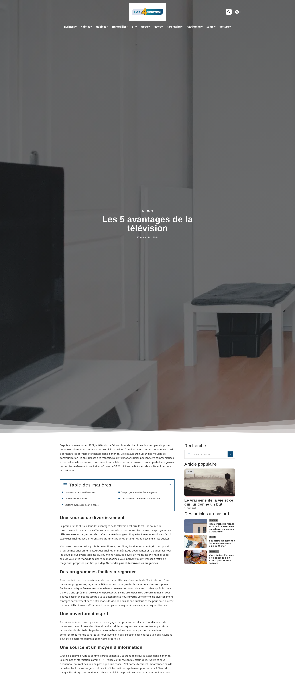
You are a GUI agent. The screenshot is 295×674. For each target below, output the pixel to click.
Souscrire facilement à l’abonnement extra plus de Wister (222, 543)
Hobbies (214, 551)
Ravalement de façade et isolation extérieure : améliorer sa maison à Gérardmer (221, 527)
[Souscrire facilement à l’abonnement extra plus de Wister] (195, 541)
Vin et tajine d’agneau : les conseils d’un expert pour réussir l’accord (221, 559)
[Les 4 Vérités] (147, 12)
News (147, 211)
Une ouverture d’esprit (76, 498)
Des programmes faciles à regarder (139, 492)
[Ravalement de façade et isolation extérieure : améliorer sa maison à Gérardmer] (195, 526)
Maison (213, 520)
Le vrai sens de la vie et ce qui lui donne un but (208, 502)
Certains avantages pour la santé (82, 504)
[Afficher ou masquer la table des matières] (141, 485)
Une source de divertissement (80, 492)
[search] (229, 12)
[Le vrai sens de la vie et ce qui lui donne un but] (209, 482)
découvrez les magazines (143, 563)
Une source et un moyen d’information (141, 498)
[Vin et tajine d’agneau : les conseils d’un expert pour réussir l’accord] (195, 557)
